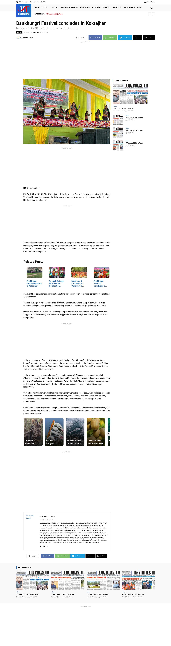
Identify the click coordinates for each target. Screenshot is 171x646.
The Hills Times (27, 37)
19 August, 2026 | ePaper (134, 117)
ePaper (115, 106)
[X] (47, 546)
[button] (151, 7)
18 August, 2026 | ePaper (134, 130)
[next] (153, 14)
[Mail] (44, 546)
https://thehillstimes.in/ (47, 520)
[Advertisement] (85, 59)
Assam (19, 32)
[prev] (149, 14)
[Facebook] (40, 546)
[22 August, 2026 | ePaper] (130, 94)
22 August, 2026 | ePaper (54, 14)
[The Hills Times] (24, 10)
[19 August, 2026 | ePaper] (118, 120)
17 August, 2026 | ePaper (134, 143)
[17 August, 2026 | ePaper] (118, 145)
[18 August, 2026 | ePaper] (118, 132)
